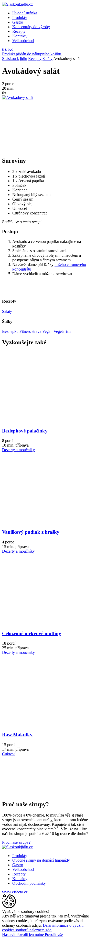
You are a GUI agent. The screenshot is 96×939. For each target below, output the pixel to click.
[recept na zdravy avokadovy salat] (13, 150)
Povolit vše (54, 934)
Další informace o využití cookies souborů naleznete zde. (42, 927)
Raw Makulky (17, 734)
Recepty (19, 31)
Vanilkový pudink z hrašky (30, 532)
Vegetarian (62, 331)
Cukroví (8, 754)
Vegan (48, 331)
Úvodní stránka (24, 13)
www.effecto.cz (15, 892)
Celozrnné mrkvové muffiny (31, 633)
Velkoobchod (23, 40)
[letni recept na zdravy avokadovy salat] (13, 123)
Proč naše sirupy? (16, 842)
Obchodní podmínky (29, 883)
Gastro (17, 22)
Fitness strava (30, 331)
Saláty (47, 58)
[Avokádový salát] (17, 97)
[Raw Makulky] (40, 725)
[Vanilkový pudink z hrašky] (40, 522)
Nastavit (9, 934)
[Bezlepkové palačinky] (40, 421)
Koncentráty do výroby (31, 27)
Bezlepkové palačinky (25, 431)
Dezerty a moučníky (18, 450)
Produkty (19, 17)
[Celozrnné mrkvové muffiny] (40, 623)
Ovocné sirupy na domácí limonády (41, 860)
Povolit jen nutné (30, 934)
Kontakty (19, 36)
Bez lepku (10, 331)
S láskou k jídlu (14, 58)
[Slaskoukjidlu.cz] (17, 4)
